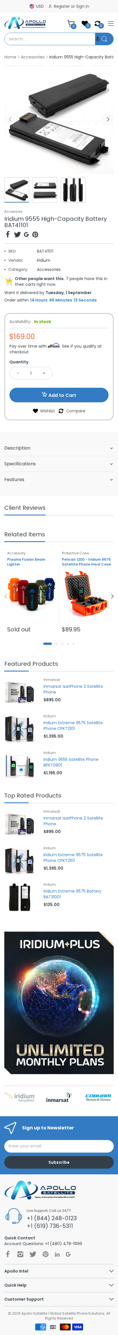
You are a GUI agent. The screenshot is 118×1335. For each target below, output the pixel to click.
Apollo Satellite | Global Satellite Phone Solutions (63, 1313)
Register (62, 6)
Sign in (82, 6)
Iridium (43, 260)
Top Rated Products (32, 796)
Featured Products (31, 664)
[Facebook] (7, 235)
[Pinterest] (35, 235)
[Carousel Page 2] (56, 644)
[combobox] (50, 39)
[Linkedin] (57, 1254)
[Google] (26, 235)
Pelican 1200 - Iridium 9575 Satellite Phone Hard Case (86, 562)
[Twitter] (17, 235)
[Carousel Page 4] (68, 644)
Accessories (49, 269)
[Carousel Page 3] (62, 644)
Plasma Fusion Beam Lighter (26, 562)
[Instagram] (20, 1254)
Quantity (18, 362)
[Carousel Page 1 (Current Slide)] (47, 644)
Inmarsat (52, 679)
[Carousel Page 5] (73, 644)
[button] (98, 39)
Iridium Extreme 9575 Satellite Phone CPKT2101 (73, 725)
